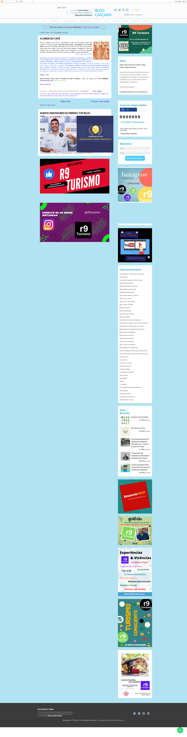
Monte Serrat (124, 375)
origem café (104, 94)
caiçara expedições (75, 94)
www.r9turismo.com (118, 720)
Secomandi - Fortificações (127, 397)
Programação (86, 21)
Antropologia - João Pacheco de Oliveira (132, 274)
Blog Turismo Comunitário (127, 344)
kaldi (91, 94)
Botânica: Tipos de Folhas (139, 417)
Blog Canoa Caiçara (125, 298)
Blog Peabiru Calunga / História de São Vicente (134, 323)
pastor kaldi (43, 95)
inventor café (85, 94)
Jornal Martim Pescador (127, 372)
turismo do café (72, 95)
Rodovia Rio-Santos (125, 393)
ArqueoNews (124, 277)
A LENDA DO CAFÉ (50, 38)
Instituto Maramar (125, 366)
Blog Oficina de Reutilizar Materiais (130, 320)
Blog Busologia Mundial (127, 292)
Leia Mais (147, 420)
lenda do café (97, 94)
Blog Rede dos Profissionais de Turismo (132, 326)
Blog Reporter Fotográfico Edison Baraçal (132, 329)
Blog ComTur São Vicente (127, 301)
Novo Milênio (123, 378)
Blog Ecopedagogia (125, 310)
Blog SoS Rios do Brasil (126, 335)
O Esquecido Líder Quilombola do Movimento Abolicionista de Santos (140, 455)
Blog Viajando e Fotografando (129, 347)
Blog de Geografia (125, 307)
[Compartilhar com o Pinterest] (101, 91)
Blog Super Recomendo (127, 338)
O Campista (123, 384)
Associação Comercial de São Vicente (131, 280)
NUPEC (122, 381)
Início (44, 21)
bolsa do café (54, 94)
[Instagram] (119, 10)
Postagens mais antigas (100, 101)
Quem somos (55, 21)
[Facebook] (115, 10)
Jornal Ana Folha (124, 369)
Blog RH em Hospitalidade (127, 332)
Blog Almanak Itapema (126, 283)
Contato (146, 21)
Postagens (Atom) (50, 105)
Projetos (116, 21)
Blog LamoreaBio (125, 317)
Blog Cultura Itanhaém (126, 304)
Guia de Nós (123, 360)
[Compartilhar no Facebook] (99, 91)
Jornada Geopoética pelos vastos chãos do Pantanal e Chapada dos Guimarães (140, 467)
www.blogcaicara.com (104, 720)
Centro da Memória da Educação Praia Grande (133, 350)
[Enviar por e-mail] (93, 91)
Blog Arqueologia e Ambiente (128, 286)
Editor (126, 21)
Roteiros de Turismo (70, 21)
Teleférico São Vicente (127, 400)
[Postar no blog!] (95, 91)
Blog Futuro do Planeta (127, 314)
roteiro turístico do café (60, 95)
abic (48, 94)
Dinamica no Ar (124, 357)
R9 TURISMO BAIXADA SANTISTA (131, 387)
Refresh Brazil (124, 390)
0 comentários (85, 91)
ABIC (47, 75)
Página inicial (65, 101)
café (60, 94)
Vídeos (106, 21)
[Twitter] (123, 10)
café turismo (65, 94)
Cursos (97, 21)
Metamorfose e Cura (138, 428)
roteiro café (50, 95)
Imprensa (135, 21)
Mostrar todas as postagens (91, 27)
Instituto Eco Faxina (126, 363)
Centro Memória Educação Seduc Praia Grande (134, 354)
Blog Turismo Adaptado (127, 341)
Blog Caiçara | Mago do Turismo (129, 295)
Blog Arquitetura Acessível (128, 289)
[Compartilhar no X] (97, 91)
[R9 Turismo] (127, 10)
